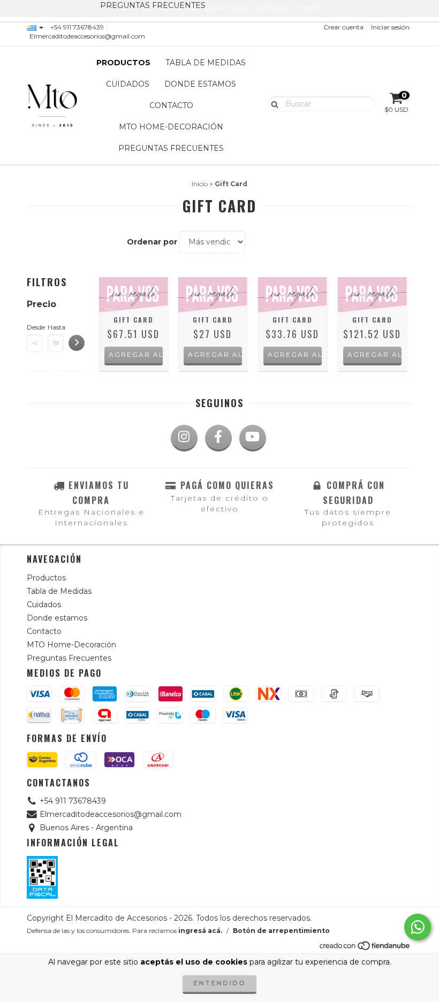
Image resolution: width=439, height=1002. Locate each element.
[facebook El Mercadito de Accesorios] (218, 438)
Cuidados (127, 84)
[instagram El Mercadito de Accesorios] (184, 438)
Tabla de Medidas (205, 62)
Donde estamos (200, 84)
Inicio (200, 184)
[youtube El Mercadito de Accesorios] (252, 438)
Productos (123, 62)
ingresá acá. (200, 931)
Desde (35, 327)
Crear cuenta (343, 27)
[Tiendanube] (365, 949)
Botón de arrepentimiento (281, 931)
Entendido (219, 983)
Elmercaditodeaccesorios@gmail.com (87, 36)
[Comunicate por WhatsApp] (417, 927)
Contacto (171, 105)
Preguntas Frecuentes (171, 148)
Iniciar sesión (390, 27)
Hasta (56, 327)
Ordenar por (152, 242)
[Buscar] (272, 103)
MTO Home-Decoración (171, 127)
